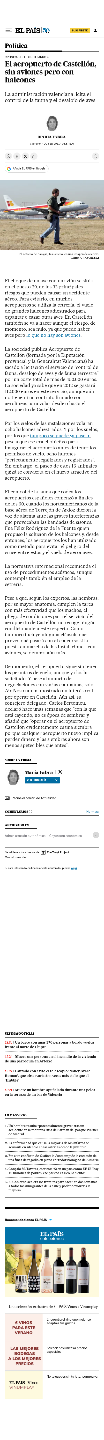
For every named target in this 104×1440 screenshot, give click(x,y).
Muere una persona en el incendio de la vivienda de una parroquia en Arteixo (50, 1058)
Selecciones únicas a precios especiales (67, 1350)
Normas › (92, 811)
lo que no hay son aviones (53, 335)
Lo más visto (16, 1115)
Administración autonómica (25, 836)
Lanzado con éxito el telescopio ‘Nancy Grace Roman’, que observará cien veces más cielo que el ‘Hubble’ (47, 1075)
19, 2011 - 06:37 (59, 143)
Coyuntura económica (65, 836)
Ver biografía (36, 780)
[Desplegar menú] (9, 30)
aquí (74, 868)
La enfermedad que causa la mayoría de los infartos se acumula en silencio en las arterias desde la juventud (48, 1145)
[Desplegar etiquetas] (96, 835)
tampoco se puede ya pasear (60, 436)
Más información (15, 857)
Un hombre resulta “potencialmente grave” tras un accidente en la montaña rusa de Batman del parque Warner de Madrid (53, 1130)
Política (16, 46)
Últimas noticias (19, 1033)
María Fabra (52, 137)
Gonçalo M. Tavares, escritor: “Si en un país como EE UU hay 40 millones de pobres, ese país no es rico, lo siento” (53, 1171)
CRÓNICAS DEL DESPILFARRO (25, 57)
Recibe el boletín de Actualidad (34, 798)
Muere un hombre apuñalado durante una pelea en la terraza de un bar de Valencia (50, 1092)
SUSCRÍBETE (80, 30)
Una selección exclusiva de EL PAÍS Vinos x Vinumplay (53, 1306)
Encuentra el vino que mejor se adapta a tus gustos (69, 1321)
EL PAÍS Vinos (52, 1235)
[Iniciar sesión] (95, 30)
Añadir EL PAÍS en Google (29, 168)
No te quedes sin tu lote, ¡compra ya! (72, 1376)
